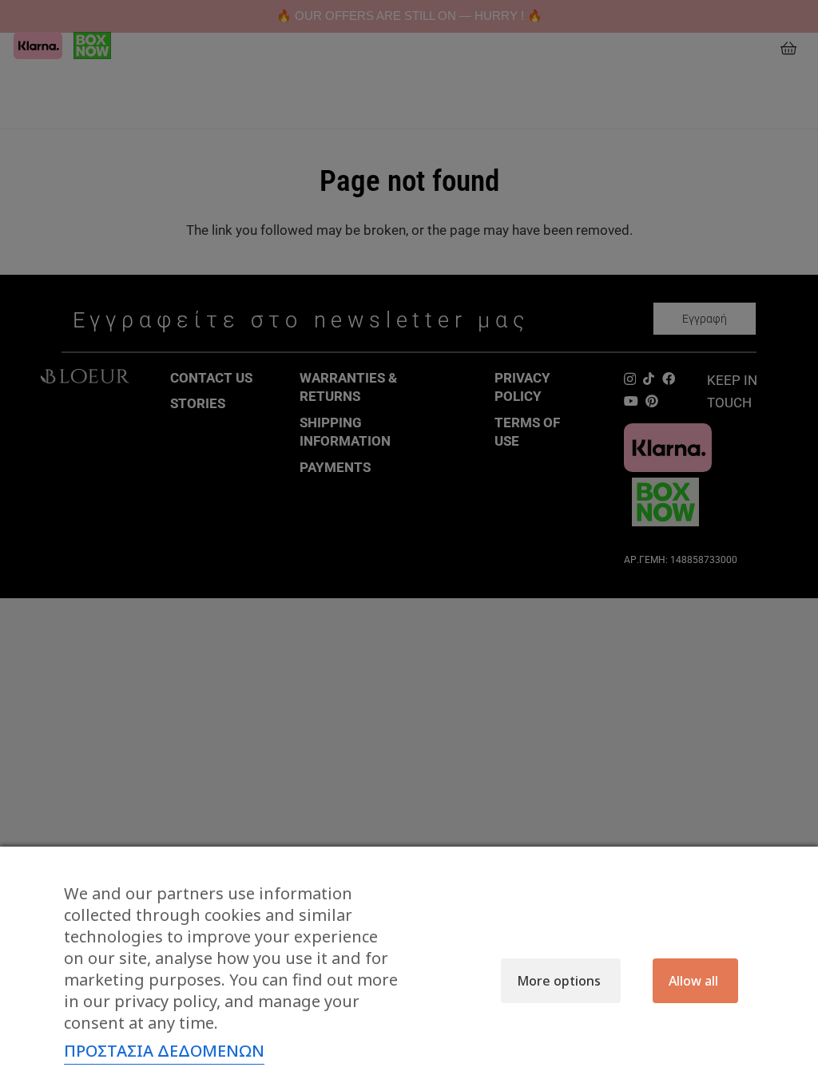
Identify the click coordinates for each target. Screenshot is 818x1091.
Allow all (693, 981)
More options (559, 981)
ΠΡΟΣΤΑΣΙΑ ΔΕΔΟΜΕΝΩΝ (164, 1050)
